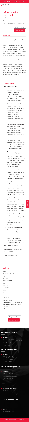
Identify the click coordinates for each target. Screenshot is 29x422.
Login (5, 1)
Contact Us (23, 1)
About (10, 420)
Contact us (27, 204)
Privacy (13, 420)
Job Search (15, 1)
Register (9, 1)
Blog (19, 1)
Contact (6, 420)
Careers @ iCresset (20, 420)
